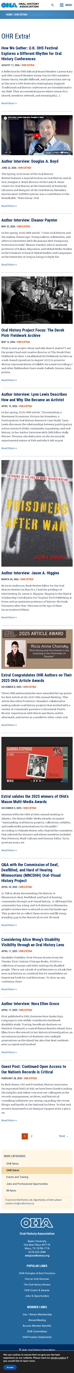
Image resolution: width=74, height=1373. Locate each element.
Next (64, 1136)
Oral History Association (37, 1233)
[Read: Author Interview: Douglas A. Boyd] (37, 134)
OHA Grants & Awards (37, 1290)
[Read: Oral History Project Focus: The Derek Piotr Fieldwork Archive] (37, 300)
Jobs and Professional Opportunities (27, 1183)
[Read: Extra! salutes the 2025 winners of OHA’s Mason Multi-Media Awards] (37, 763)
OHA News (12, 1163)
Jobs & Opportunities (37, 1295)
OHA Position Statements (37, 1337)
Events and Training (17, 1177)
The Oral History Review (37, 1284)
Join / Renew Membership (37, 1314)
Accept (10, 1367)
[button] (52, 5)
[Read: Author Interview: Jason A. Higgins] (37, 513)
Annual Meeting (37, 1320)
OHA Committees (37, 1331)
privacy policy (58, 1357)
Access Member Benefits (37, 1325)
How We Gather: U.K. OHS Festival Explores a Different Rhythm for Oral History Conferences (31, 53)
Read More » (9, 103)
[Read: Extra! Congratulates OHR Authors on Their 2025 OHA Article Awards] (37, 648)
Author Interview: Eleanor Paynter (29, 220)
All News (11, 1190)
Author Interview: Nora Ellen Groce (30, 1003)
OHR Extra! (12, 1170)
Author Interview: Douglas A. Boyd (29, 161)
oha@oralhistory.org (24, 1203)
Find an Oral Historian (37, 1279)
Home (9, 14)
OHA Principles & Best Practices (37, 1273)
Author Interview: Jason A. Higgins (30, 573)
